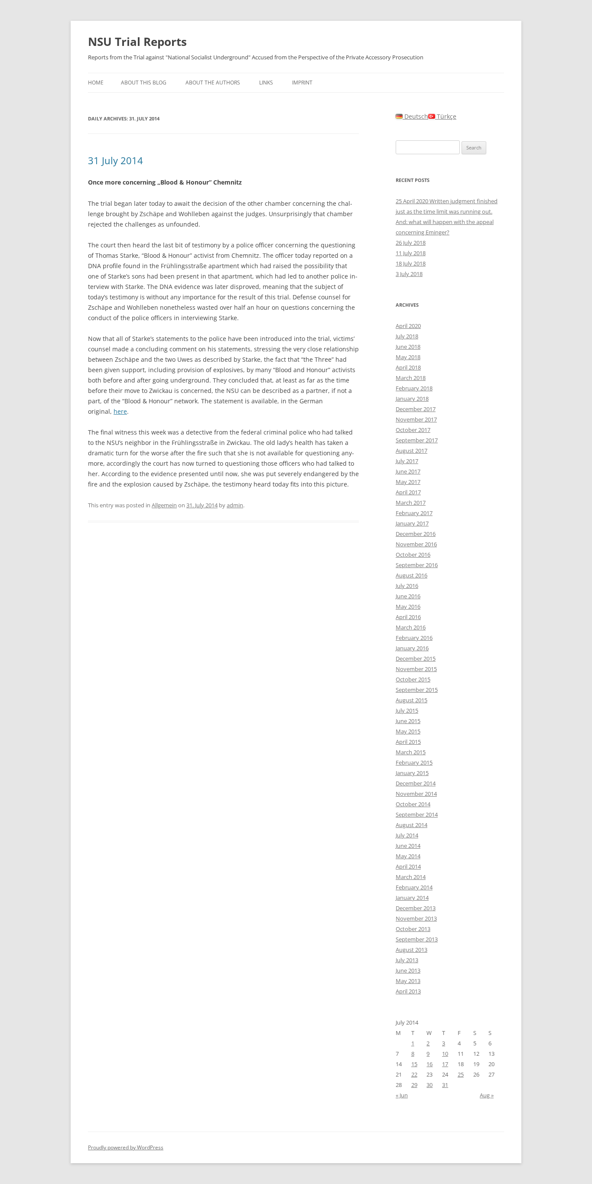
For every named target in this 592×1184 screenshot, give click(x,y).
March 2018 (411, 378)
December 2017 (416, 409)
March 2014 (411, 877)
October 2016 (413, 554)
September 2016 (417, 565)
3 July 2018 (409, 274)
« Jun (402, 1095)
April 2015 (408, 742)
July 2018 (407, 336)
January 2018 (412, 398)
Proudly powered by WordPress (125, 1147)
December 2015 (416, 658)
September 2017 (417, 440)
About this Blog (143, 82)
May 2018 (408, 357)
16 (429, 1064)
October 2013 (413, 929)
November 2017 (416, 419)
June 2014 (408, 846)
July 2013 (407, 960)
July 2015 (407, 710)
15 (414, 1064)
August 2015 (411, 700)
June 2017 (408, 471)
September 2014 (417, 814)
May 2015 (408, 731)
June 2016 (408, 596)
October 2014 (413, 804)
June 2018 (408, 346)
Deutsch (415, 116)
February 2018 (414, 388)
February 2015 (414, 762)
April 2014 (408, 866)
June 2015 (408, 721)
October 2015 (413, 679)
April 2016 (408, 617)
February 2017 (414, 513)
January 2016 (412, 648)
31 (445, 1085)
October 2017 (413, 430)
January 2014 (412, 898)
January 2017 (412, 523)
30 (429, 1085)
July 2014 (407, 835)
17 (445, 1064)
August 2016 (411, 575)
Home (96, 82)
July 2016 (407, 586)
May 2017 (408, 482)
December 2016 (416, 534)
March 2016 (411, 627)
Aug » (487, 1095)
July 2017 (407, 461)
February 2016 (414, 638)
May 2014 (408, 856)
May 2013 (408, 981)
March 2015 (411, 752)
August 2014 (411, 825)
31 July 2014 (115, 160)
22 (414, 1074)
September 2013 (417, 939)
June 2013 (408, 970)
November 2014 (416, 794)
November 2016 (416, 544)
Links (266, 82)
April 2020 (408, 326)
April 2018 (408, 367)
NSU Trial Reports (137, 41)
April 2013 (408, 991)
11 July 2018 (411, 253)
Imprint (302, 82)
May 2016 (408, 606)
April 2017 (408, 492)
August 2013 (411, 950)
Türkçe (445, 116)
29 (414, 1085)
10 (445, 1053)
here (120, 411)
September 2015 (417, 690)
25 (461, 1074)
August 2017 (411, 450)
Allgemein (164, 505)
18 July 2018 (411, 263)
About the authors (212, 82)
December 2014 (416, 783)
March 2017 (411, 502)
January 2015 (412, 773)
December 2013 (416, 908)
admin (235, 505)
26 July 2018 (411, 243)
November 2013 (416, 918)
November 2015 (416, 669)
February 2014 (414, 887)
